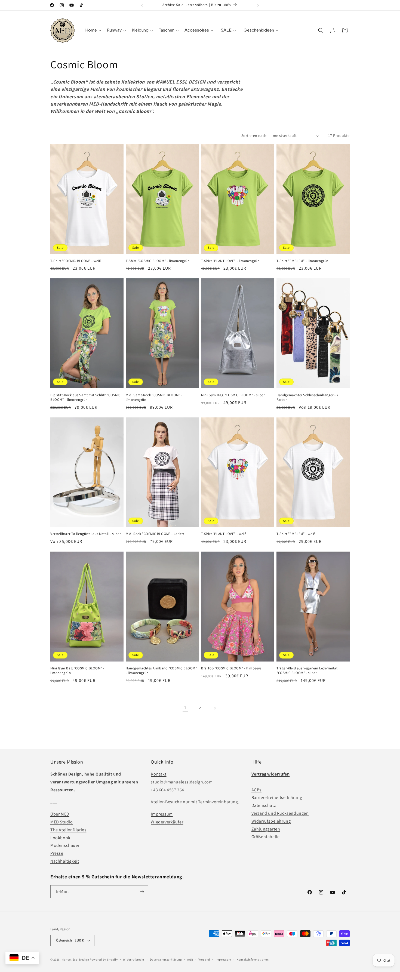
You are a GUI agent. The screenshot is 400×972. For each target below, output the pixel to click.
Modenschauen (65, 845)
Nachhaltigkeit (64, 861)
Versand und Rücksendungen (280, 813)
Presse (56, 853)
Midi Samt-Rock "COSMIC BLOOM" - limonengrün (154, 397)
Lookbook (60, 838)
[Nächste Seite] (215, 708)
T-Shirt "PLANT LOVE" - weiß (223, 534)
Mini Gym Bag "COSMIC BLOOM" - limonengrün (77, 670)
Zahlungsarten (265, 829)
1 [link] (185, 707)
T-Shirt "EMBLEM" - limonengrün (302, 261)
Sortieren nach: (254, 135)
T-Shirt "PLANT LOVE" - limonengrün (230, 261)
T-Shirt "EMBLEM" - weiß (295, 534)
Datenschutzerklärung (166, 959)
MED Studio (61, 822)
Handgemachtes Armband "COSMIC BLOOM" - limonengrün (161, 670)
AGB (190, 959)
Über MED (59, 814)
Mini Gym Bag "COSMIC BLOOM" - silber (233, 395)
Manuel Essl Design (75, 959)
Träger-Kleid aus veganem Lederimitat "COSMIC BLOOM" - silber (307, 670)
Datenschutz (263, 805)
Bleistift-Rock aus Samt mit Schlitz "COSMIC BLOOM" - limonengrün (85, 397)
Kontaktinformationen (253, 959)
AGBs (256, 790)
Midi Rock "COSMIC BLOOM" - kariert (155, 534)
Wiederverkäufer (167, 822)
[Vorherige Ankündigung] (142, 5)
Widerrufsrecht (133, 959)
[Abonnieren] (142, 891)
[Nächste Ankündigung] (258, 5)
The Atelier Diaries (68, 830)
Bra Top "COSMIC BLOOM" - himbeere (231, 668)
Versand (204, 959)
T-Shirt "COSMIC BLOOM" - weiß (75, 261)
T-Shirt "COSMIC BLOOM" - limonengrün (158, 261)
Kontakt (158, 774)
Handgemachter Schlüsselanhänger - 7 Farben (307, 397)
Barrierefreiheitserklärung (276, 797)
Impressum (162, 814)
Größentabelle (265, 836)
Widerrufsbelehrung (271, 821)
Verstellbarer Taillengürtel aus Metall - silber (85, 534)
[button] (321, 30)
